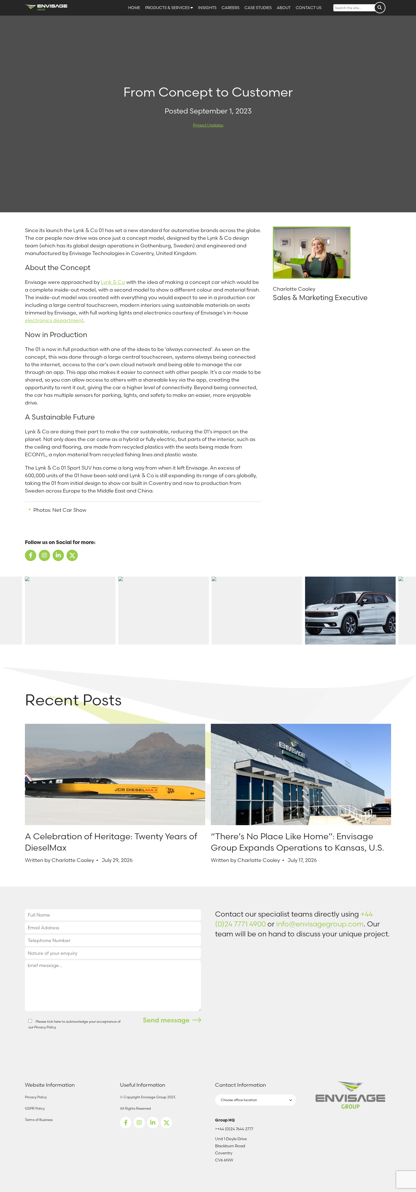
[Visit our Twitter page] (166, 1122)
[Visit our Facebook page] (125, 1122)
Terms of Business (39, 1120)
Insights (207, 7)
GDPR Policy (35, 1108)
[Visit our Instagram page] (139, 1122)
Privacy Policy (45, 1027)
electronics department (54, 320)
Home (134, 7)
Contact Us (308, 7)
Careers (231, 7)
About (284, 7)
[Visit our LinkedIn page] (152, 1122)
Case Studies (259, 7)
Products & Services (167, 7)
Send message (166, 1020)
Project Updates (208, 125)
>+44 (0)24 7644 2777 (234, 1128)
